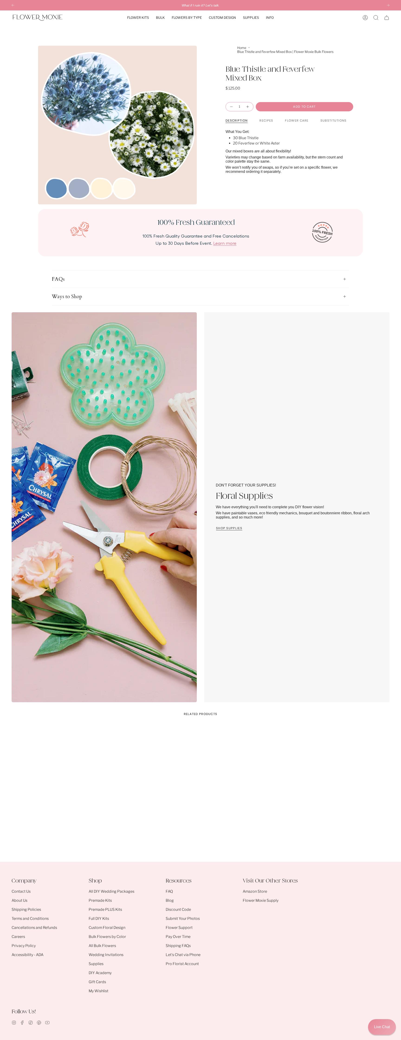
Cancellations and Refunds (34, 927)
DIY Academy (100, 973)
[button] (138, 17)
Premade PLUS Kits (105, 909)
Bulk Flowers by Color (107, 936)
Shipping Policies (26, 909)
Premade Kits (100, 900)
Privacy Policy (24, 945)
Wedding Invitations (106, 955)
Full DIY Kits (99, 918)
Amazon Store (255, 891)
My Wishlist (98, 991)
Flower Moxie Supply (260, 900)
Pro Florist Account (182, 964)
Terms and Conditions (30, 918)
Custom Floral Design (107, 927)
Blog (170, 900)
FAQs (58, 279)
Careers (18, 936)
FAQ (169, 891)
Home (241, 48)
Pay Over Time (178, 936)
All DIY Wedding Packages (111, 891)
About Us (19, 900)
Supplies (96, 964)
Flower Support (179, 927)
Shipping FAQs (178, 945)
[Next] (388, 5)
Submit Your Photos (183, 918)
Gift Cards (97, 982)
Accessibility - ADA (27, 955)
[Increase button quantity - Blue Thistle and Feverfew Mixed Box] (247, 106)
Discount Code (178, 909)
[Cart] (386, 17)
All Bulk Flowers (102, 945)
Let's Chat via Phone (183, 955)
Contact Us (21, 891)
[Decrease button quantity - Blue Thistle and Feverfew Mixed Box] (231, 106)
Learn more (224, 242)
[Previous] (13, 5)
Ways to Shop (67, 296)
